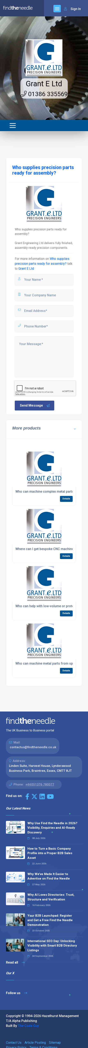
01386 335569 (47, 94)
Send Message (31, 405)
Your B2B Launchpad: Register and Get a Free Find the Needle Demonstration (50, 920)
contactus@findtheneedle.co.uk (33, 747)
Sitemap (55, 1043)
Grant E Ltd (44, 84)
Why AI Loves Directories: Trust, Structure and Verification (50, 897)
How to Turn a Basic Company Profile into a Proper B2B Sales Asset (49, 853)
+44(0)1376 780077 (39, 784)
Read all (12, 962)
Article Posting (35, 1043)
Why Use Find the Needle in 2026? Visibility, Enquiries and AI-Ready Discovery (52, 827)
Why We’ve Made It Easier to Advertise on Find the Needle (48, 876)
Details (66, 498)
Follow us (13, 993)
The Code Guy (28, 1026)
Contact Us (13, 1043)
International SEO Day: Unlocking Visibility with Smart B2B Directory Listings (52, 945)
